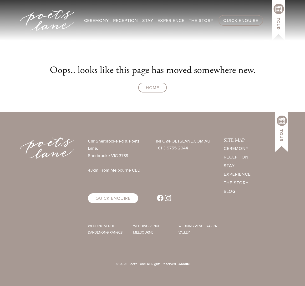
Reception (125, 20)
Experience (171, 20)
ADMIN (183, 263)
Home (152, 88)
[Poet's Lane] (47, 148)
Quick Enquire (240, 20)
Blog (230, 191)
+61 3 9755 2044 (172, 148)
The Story (201, 20)
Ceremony (96, 20)
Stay (147, 20)
